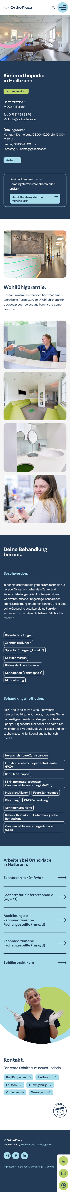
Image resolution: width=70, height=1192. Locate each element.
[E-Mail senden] (63, 1173)
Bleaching (11, 800)
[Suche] (53, 7)
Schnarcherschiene (18, 808)
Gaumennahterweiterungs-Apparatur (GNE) (31, 828)
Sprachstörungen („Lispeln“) (24, 650)
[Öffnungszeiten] (63, 1185)
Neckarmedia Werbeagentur (36, 1144)
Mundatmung (14, 680)
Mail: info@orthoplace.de (20, 119)
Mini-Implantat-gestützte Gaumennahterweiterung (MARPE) (28, 783)
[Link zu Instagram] (7, 1155)
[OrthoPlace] (18, 7)
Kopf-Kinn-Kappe (17, 774)
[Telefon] (63, 1160)
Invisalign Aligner (16, 793)
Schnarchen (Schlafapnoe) (23, 673)
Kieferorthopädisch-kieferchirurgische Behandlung (31, 817)
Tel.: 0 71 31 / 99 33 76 (17, 114)
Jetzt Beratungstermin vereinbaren (27, 199)
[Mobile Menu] (62, 7)
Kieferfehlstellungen (18, 635)
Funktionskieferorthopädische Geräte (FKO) (31, 765)
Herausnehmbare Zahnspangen (26, 755)
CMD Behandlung (36, 800)
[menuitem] (10, 1166)
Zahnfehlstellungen (18, 643)
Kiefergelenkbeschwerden (23, 665)
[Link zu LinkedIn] (24, 1155)
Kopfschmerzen (16, 658)
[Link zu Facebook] (15, 1155)
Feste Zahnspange (45, 793)
